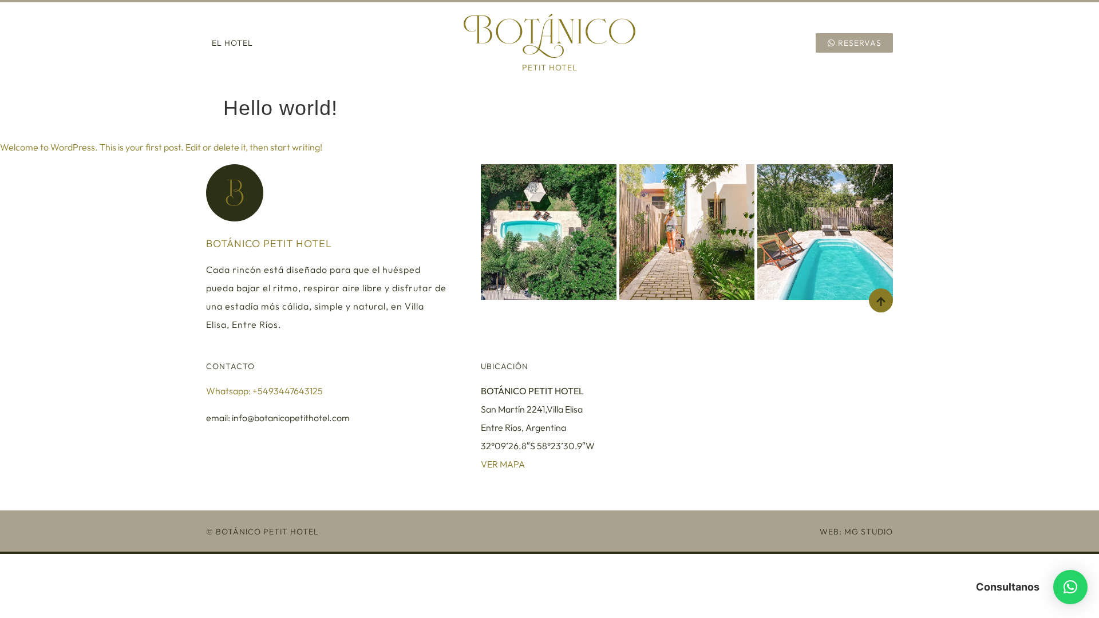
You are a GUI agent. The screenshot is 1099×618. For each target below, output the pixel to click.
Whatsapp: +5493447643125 (264, 391)
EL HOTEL (232, 43)
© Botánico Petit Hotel (262, 531)
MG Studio (868, 531)
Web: (832, 531)
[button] (1070, 587)
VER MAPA (503, 464)
